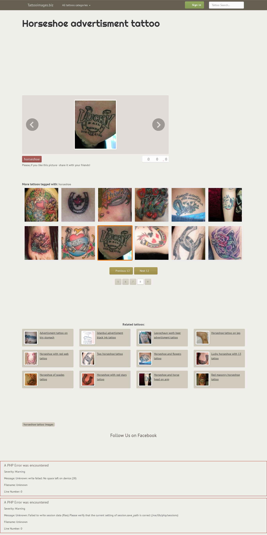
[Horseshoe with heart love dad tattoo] (32, 124)
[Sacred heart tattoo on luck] (41, 205)
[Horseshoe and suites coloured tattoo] (159, 124)
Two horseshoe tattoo (110, 354)
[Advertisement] (117, 62)
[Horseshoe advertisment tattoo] (115, 243)
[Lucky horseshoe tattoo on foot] (41, 243)
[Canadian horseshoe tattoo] (78, 205)
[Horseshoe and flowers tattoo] (188, 205)
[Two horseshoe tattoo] (188, 243)
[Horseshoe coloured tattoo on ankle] (115, 205)
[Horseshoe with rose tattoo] (225, 243)
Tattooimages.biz (40, 5)
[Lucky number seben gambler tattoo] (152, 205)
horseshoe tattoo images (38, 424)
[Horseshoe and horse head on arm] (225, 205)
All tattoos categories (75, 5)
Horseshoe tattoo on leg (225, 333)
